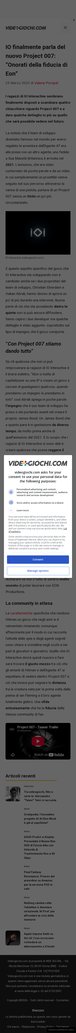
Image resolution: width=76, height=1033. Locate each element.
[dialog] (38, 516)
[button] (38, 510)
